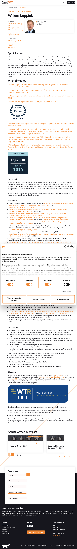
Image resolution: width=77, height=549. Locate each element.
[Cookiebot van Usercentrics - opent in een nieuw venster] (66, 246)
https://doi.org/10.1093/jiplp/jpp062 (55, 313)
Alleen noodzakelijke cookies (14, 299)
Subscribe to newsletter (36, 532)
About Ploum (6, 533)
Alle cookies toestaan (62, 299)
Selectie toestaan (39, 299)
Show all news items (65, 457)
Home (9, 7)
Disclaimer (59, 545)
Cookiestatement (69, 545)
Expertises (5, 529)
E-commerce (13, 47)
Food (11, 45)
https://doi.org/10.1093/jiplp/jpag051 (21, 207)
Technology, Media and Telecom (16, 42)
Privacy (51, 545)
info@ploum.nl (57, 535)
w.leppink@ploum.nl (42, 23)
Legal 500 (14, 379)
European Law (14, 28)
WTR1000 (58, 375)
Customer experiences (9, 528)
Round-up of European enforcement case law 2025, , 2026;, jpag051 (41, 204)
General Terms (42, 545)
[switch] (29, 284)
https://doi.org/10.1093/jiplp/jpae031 (56, 219)
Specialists (14, 7)
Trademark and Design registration (16, 31)
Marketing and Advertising (13, 35)
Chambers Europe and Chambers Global (51, 377)
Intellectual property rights (15, 24)
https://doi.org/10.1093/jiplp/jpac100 (24, 230)
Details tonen (66, 292)
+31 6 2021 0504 (41, 21)
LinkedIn (39, 24)
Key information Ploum (28, 545)
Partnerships (5, 526)
